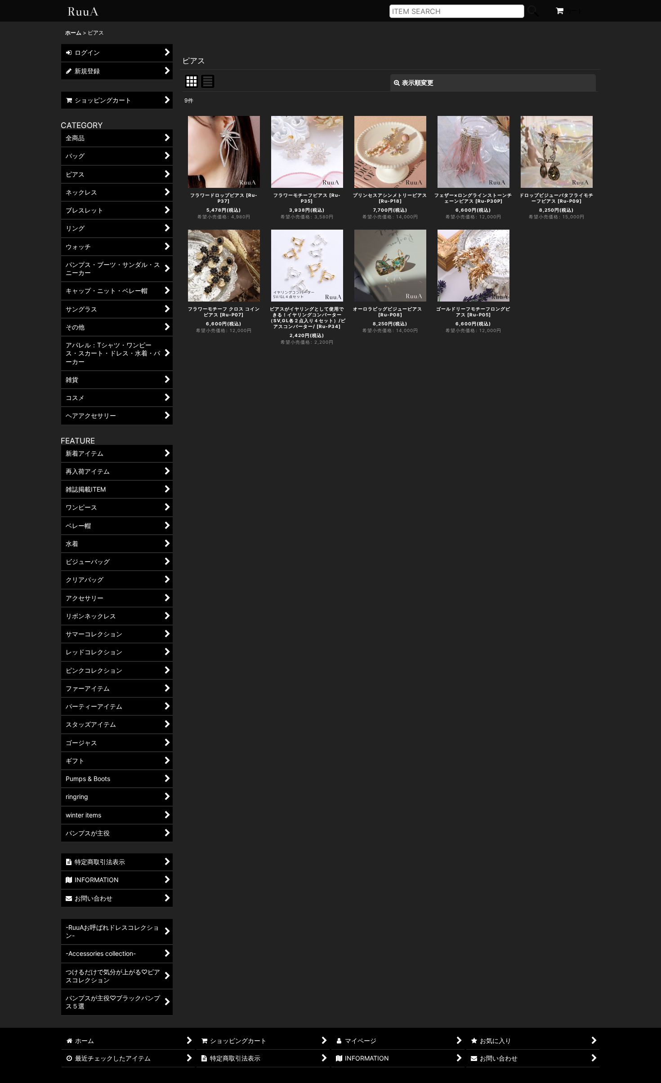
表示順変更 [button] (417, 82)
